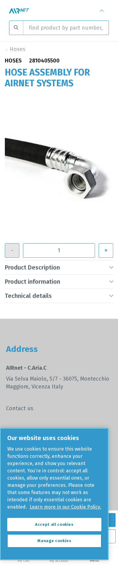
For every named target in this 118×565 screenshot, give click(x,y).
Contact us (19, 408)
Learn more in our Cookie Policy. (65, 507)
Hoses (17, 49)
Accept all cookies (54, 524)
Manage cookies (54, 540)
